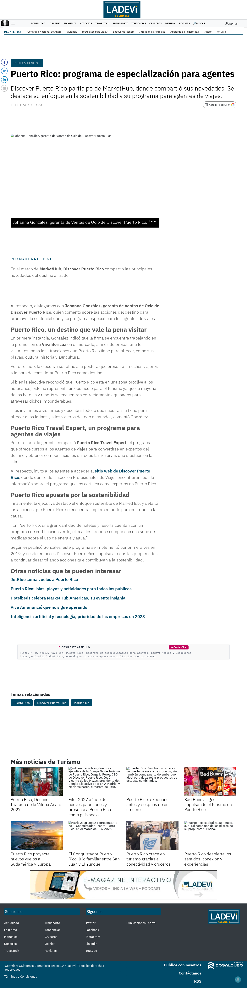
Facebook (92, 930)
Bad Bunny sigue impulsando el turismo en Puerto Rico (208, 804)
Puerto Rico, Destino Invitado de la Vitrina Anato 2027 (36, 804)
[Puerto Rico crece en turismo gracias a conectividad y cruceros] (152, 835)
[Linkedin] (4, 79)
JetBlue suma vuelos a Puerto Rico (44, 579)
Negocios (86, 23)
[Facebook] (4, 62)
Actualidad (38, 23)
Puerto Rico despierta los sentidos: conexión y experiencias (207, 859)
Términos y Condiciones (20, 976)
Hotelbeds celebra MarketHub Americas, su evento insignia (68, 598)
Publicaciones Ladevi (141, 923)
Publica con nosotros (182, 965)
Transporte (120, 23)
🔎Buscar (199, 23)
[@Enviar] (4, 88)
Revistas (184, 23)
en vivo (221, 31)
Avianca (72, 31)
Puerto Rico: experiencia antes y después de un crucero (149, 804)
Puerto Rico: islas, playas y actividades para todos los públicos (71, 588)
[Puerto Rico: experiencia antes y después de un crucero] (152, 781)
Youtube (91, 950)
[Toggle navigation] (12, 23)
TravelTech (102, 23)
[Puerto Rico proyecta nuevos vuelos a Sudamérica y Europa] (37, 835)
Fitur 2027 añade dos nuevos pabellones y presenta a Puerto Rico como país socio (90, 807)
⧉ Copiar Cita (178, 647)
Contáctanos (190, 973)
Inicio (18, 63)
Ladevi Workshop (123, 31)
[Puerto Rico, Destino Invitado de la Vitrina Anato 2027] (37, 781)
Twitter (91, 923)
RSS (197, 981)
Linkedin (91, 944)
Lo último (55, 23)
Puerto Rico (22, 703)
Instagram (93, 937)
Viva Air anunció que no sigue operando (49, 607)
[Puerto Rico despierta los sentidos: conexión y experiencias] (210, 835)
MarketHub (81, 703)
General (33, 63)
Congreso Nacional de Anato (44, 31)
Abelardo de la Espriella (184, 31)
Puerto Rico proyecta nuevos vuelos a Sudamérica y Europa (31, 859)
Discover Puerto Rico (51, 703)
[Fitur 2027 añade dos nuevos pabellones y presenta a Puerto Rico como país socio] (95, 781)
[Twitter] (4, 71)
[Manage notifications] (238, 979)
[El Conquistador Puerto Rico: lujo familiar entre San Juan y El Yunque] (95, 835)
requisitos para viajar (94, 31)
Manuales (70, 23)
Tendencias (138, 23)
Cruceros (155, 23)
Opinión (170, 23)
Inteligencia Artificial (152, 31)
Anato (208, 31)
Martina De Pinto (36, 259)
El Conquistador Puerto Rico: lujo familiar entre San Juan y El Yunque (94, 859)
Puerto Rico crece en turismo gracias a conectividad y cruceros (148, 859)
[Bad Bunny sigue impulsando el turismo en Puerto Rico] (210, 781)
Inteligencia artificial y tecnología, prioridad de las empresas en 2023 (78, 616)
